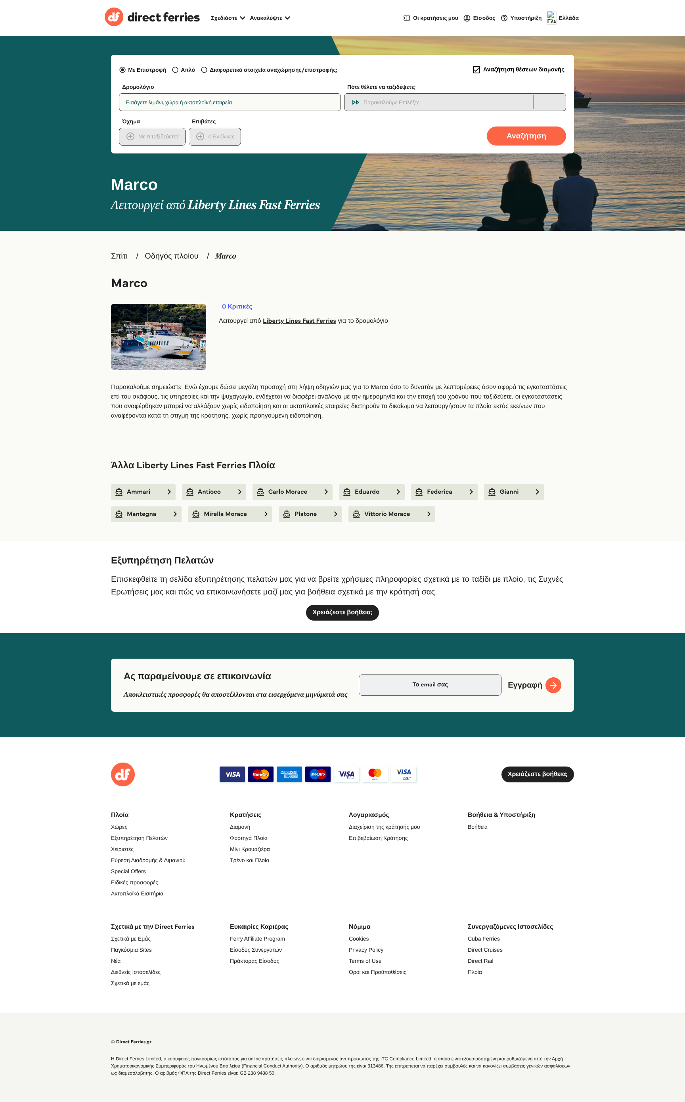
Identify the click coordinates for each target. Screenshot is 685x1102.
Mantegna (141, 514)
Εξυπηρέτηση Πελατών (139, 838)
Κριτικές (237, 307)
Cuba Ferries (484, 938)
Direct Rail (481, 961)
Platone (306, 514)
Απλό (188, 70)
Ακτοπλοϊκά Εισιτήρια (137, 893)
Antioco (209, 492)
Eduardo (367, 492)
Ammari (138, 492)
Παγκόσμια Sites (131, 950)
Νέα (116, 961)
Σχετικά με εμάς (130, 983)
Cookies (359, 938)
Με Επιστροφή (147, 70)
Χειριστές (122, 849)
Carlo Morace (287, 492)
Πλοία (475, 972)
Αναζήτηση (526, 136)
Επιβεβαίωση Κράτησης (378, 838)
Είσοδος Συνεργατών (256, 950)
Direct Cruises (485, 950)
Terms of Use (365, 961)
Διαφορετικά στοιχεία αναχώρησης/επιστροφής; (273, 70)
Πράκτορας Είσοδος (254, 961)
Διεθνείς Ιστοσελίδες (136, 972)
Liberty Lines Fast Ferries (299, 321)
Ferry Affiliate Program (257, 938)
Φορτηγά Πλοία (249, 838)
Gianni (509, 492)
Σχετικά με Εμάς (131, 938)
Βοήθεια (478, 827)
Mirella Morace (225, 514)
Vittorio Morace (387, 514)
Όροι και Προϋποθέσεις (377, 972)
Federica (439, 492)
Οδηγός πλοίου (171, 256)
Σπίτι (119, 256)
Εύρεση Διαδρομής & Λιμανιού (148, 860)
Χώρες (119, 827)
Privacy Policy (366, 950)
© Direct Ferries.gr (131, 1042)
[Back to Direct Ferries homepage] (152, 18)
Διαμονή (240, 827)
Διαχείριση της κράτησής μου (384, 827)
